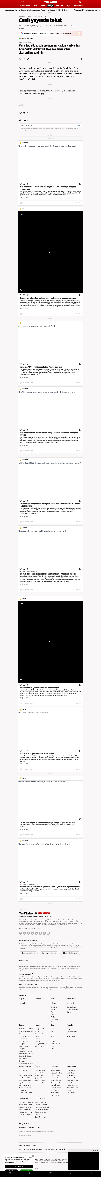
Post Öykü (61, 1149)
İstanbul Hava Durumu (26, 1102)
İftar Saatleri (55, 1093)
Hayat (37, 1025)
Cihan (21, 26)
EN (38, 913)
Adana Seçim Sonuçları (26, 1054)
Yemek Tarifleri (39, 1073)
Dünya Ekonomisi (72, 1009)
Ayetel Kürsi (71, 1078)
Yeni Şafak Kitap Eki (41, 1044)
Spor (53, 1025)
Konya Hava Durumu (25, 1114)
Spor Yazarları (71, 1034)
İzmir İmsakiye (55, 1078)
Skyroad (47, 1149)
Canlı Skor (38, 1114)
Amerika (53, 1014)
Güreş (53, 1041)
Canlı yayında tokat (40, 16)
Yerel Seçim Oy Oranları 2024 (24, 1038)
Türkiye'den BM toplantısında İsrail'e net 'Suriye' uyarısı (78, 10)
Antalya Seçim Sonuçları (23, 1060)
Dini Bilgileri (71, 1066)
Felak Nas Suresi (72, 1080)
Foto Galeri (71, 998)
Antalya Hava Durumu (25, 1112)
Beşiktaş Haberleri (41, 1105)
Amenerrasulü (71, 1075)
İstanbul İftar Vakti (56, 1080)
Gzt (20, 1149)
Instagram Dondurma (41, 1083)
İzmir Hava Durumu (25, 1107)
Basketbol (54, 1029)
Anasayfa (22, 16)
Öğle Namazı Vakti (24, 1083)
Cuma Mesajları (72, 1070)
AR (41, 913)
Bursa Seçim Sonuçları (26, 1056)
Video (53, 998)
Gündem (38, 998)
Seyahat (37, 1041)
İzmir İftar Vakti (55, 1090)
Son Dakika (23, 1003)
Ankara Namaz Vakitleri (26, 1075)
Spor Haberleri (40, 1098)
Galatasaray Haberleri (42, 1107)
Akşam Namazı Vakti (25, 1088)
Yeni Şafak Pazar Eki (41, 1046)
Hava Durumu (24, 1098)
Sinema (37, 1039)
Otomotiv (70, 1012)
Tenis (52, 1036)
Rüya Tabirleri (71, 1093)
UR (49, 913)
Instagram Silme (40, 1080)
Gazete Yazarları (72, 1031)
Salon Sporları (55, 1044)
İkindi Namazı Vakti (25, 1085)
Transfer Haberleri (41, 1102)
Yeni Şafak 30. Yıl (40, 1029)
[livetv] (76, 2)
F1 (51, 1039)
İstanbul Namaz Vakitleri (24, 1072)
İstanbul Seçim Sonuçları (23, 1043)
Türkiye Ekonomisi (73, 1007)
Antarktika (54, 1019)
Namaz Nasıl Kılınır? (73, 1085)
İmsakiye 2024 (55, 1070)
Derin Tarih (39, 1149)
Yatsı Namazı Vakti (24, 1090)
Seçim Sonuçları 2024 (26, 1029)
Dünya (29, 16)
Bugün (21, 998)
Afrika (53, 1017)
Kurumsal (22, 1128)
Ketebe (32, 1149)
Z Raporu (26, 1149)
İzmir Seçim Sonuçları (25, 1051)
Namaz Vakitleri (25, 1066)
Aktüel (37, 1031)
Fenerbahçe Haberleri (42, 1110)
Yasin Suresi (71, 1073)
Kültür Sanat (39, 1034)
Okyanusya (54, 1022)
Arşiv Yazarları (71, 1036)
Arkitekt (54, 1149)
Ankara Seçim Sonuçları (23, 1047)
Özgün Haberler (40, 1070)
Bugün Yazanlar (72, 1029)
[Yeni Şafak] (50, 2)
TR (36, 913)
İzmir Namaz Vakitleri (25, 1078)
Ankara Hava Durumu (25, 1105)
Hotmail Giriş (39, 1075)
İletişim (31, 1128)
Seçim (21, 1025)
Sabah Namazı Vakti (25, 1080)
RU (46, 913)
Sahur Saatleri (55, 1095)
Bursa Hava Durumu (25, 1110)
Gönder (78, 125)
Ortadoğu (54, 1007)
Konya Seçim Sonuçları (26, 1063)
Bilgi (52, 1049)
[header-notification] (80, 2)
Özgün (37, 1066)
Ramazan (54, 1066)
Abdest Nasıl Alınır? (73, 1088)
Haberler (38, 1003)
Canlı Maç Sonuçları (41, 1117)
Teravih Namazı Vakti (25, 1093)
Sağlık (37, 1036)
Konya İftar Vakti (56, 1085)
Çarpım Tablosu (40, 1078)
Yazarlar (70, 1025)
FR (44, 913)
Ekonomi (70, 1003)
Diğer (53, 1046)
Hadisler (69, 1090)
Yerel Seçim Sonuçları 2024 (26, 1033)
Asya (52, 1012)
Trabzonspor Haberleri (42, 1112)
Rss (39, 1128)
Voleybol (54, 1034)
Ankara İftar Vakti (56, 1083)
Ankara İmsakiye (56, 1075)
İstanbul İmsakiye (56, 1073)
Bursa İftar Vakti (56, 1088)
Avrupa (53, 1009)
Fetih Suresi (71, 1083)
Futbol (53, 1031)
